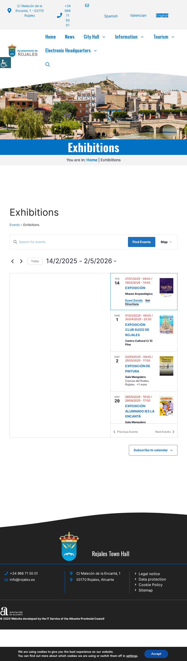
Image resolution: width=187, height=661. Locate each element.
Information (126, 36)
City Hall (91, 36)
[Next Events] (21, 261)
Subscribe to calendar (151, 450)
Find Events (141, 242)
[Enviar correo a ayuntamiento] (84, 5)
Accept (156, 654)
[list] (143, 348)
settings (131, 656)
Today (35, 261)
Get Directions (137, 302)
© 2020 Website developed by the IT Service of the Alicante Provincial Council (52, 618)
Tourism (160, 36)
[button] (48, 64)
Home (50, 36)
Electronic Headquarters (68, 50)
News (70, 36)
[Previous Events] (12, 261)
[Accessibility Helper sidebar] (5, 62)
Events (15, 225)
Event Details (134, 300)
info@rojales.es (22, 579)
